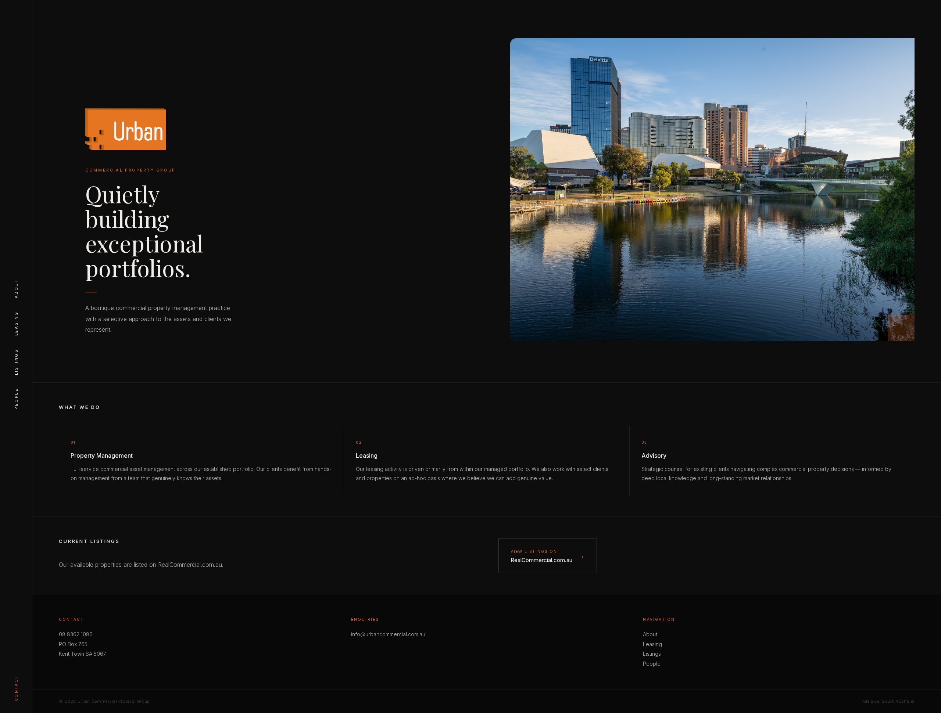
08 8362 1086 (76, 634)
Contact (16, 688)
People (16, 399)
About (16, 288)
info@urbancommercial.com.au (388, 634)
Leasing (16, 324)
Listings (16, 362)
